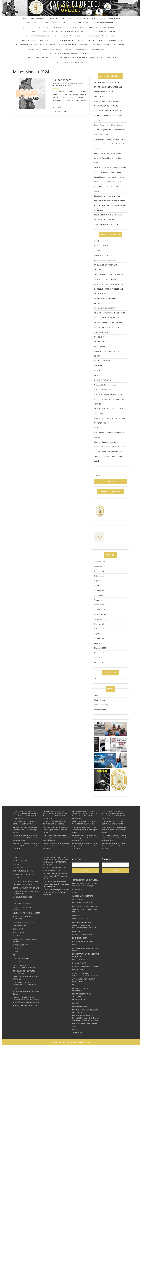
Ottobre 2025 (99, 571)
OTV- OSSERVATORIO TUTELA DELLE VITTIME (108, 45)
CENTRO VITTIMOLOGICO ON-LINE (105, 23)
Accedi (96, 695)
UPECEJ (91, 40)
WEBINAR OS (31, 23)
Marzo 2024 (98, 600)
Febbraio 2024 (99, 605)
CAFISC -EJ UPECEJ (71, 8)
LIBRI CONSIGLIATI (61, 36)
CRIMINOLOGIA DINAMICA (86, 18)
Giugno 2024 (99, 590)
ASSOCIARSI (110, 36)
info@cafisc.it (25, 8)
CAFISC (51, 18)
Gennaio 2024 (99, 609)
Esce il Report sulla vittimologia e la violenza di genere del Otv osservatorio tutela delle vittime (109, 129)
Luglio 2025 (98, 581)
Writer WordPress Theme (64, 1042)
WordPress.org (100, 709)
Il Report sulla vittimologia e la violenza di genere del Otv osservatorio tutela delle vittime (110, 143)
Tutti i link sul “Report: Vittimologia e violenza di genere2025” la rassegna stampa (108, 115)
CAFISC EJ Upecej (76, 83)
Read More (57, 111)
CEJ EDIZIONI (78, 36)
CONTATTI (79, 40)
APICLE (91, 27)
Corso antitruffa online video (32, 45)
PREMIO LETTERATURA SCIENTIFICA (41, 31)
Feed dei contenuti (101, 700)
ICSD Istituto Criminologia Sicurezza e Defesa (72, 53)
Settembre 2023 (100, 629)
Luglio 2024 (98, 585)
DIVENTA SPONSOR (63, 40)
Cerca (76, 859)
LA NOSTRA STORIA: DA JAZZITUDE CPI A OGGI (45, 49)
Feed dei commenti (101, 705)
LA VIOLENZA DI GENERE (75, 27)
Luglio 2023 (98, 633)
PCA (100, 40)
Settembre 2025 (100, 576)
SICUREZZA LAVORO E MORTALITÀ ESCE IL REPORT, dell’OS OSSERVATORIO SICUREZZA (108, 219)
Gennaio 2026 (99, 561)
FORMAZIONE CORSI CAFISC (110, 18)
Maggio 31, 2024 (60, 83)
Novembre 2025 (100, 566)
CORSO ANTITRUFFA (115, 40)
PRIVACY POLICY (94, 36)
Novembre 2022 (100, 653)
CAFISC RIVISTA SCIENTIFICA (40, 36)
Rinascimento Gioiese (79, 1006)
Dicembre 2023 (100, 614)
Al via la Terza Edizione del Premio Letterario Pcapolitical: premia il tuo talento (108, 158)
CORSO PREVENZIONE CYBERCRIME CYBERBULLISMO (85, 49)
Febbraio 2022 (99, 662)
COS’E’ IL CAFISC (66, 18)
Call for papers (61, 79)
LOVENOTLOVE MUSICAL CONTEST (72, 31)
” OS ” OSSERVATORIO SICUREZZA (53, 23)
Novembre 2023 (100, 619)
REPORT (112, 49)
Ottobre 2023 (99, 624)
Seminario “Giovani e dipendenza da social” (72, 62)
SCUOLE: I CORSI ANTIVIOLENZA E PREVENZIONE (44, 27)
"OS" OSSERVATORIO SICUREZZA (85, 880)
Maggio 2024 (99, 595)
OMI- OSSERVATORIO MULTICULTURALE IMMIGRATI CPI (69, 45)
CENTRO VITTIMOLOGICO (79, 23)
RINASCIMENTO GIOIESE (108, 27)
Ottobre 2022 (99, 658)
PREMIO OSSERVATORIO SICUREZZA (102, 31)
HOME (24, 18)
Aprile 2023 (98, 643)
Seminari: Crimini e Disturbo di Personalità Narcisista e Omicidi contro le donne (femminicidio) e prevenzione (72, 58)
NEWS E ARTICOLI (37, 18)
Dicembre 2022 (100, 648)
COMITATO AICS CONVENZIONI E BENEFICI (37, 40)
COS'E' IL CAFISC (78, 931)
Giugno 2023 (99, 638)
